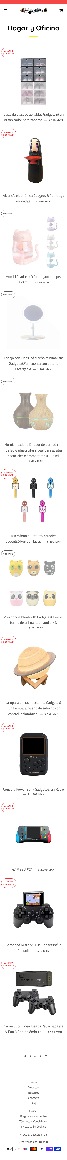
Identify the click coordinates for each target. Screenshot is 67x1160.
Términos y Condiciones (33, 1121)
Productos (34, 1087)
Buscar (33, 1111)
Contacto (33, 1098)
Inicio (33, 1082)
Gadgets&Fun (39, 1134)
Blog (33, 1103)
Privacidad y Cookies (33, 1126)
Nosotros (33, 1092)
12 (39, 1055)
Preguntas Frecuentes (33, 1116)
